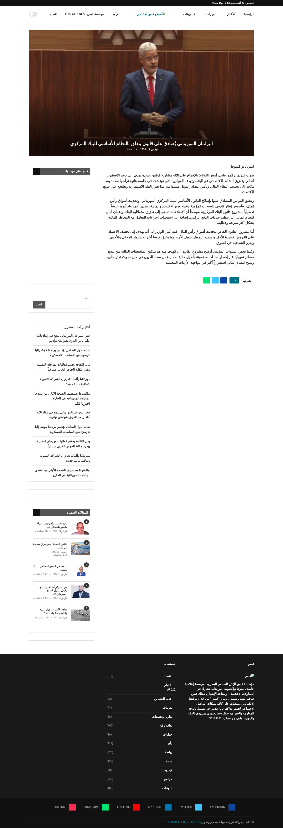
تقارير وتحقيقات (139, 716)
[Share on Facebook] (223, 280)
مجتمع (139, 779)
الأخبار (231, 14)
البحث (86, 298)
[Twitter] (48, 3)
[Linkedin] (43, 3)
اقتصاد (139, 676)
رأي (115, 14)
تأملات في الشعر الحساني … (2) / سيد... (50, 568)
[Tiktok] (30, 3)
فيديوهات (189, 14)
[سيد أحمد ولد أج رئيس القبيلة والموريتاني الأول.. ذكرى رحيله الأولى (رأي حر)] (80, 528)
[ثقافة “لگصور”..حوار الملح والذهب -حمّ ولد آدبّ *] (80, 614)
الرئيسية (249, 14)
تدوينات (139, 707)
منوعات (139, 788)
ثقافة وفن (139, 725)
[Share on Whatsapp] (206, 280)
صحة (139, 761)
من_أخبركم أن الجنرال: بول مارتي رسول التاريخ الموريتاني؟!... (53, 590)
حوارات (211, 14)
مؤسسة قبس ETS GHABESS (85, 14)
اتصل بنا (52, 14)
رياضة (139, 752)
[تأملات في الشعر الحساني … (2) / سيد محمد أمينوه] (80, 571)
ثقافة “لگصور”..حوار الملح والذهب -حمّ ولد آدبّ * (53, 611)
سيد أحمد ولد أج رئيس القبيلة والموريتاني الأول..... (52, 525)
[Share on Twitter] (215, 280)
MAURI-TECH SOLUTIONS (184, 822)
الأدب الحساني (139, 698)
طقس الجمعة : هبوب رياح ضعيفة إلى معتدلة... (50, 546)
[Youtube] (39, 3)
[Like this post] (233, 280)
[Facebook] (52, 3)
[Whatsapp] (34, 3)
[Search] (42, 14)
